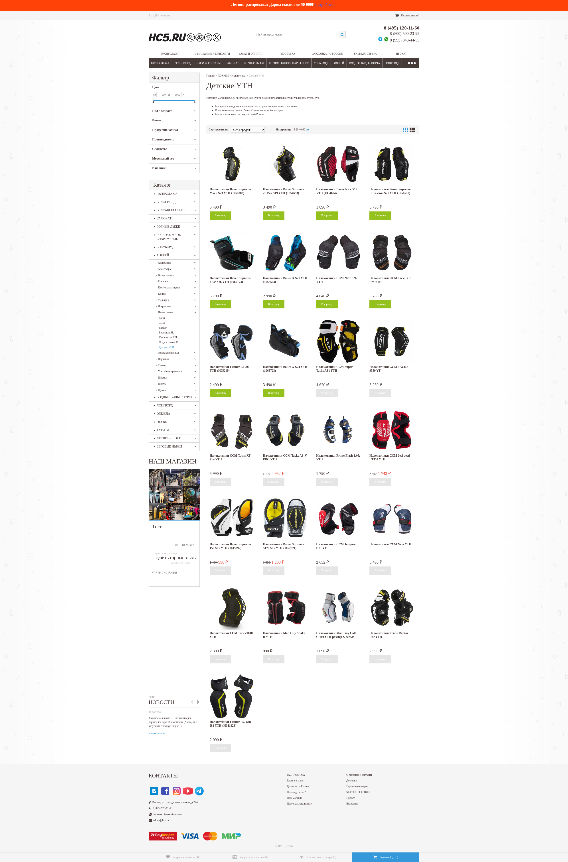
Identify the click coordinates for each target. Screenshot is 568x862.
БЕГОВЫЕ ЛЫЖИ (169, 446)
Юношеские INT (168, 337)
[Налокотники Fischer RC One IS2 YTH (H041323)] (232, 696)
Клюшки (162, 281)
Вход (151, 15)
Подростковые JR (169, 342)
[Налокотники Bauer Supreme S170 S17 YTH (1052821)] (285, 519)
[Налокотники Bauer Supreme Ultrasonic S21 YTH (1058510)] (391, 164)
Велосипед (352, 803)
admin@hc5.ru (161, 820)
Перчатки (162, 359)
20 (297, 129)
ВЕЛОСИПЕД (182, 63)
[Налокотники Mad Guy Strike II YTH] (285, 608)
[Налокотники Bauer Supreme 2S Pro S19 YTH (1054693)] (285, 164)
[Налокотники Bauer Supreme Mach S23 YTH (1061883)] (232, 164)
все (307, 129)
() (185, 857)
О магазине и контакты (212, 53)
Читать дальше (157, 733)
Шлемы (161, 377)
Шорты (161, 383)
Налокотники (164, 312)
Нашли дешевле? (296, 792)
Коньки (161, 293)
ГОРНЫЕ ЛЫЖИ (254, 63)
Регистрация (163, 15)
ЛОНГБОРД (392, 63)
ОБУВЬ (162, 422)
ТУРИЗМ (163, 430)
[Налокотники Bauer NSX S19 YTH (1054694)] (338, 164)
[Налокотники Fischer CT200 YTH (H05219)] (232, 341)
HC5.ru (282, 846)
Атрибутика (163, 262)
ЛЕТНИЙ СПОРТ (169, 438)
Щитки (161, 390)
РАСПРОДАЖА (170, 53)
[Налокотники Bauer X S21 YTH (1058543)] (285, 253)
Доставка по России (327, 53)
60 (303, 129)
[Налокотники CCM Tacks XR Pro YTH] (391, 253)
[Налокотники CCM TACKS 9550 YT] (391, 341)
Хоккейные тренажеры (169, 371)
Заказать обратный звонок (167, 814)
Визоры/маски (165, 275)
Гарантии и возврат (357, 786)
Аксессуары (163, 268)
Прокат (401, 53)
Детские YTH (166, 347)
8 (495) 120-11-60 (401, 28)
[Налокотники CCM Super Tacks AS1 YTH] (338, 341)
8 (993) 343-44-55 (404, 40)
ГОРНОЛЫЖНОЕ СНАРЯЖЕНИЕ (289, 63)
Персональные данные (299, 803)
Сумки (161, 365)
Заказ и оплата (250, 53)
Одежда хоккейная (167, 352)
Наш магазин (294, 797)
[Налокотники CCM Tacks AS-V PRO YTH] (285, 430)
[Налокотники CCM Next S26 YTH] (338, 253)
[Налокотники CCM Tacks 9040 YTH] (232, 608)
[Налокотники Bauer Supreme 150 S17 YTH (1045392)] (232, 519)
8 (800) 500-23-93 (404, 33)
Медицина (162, 300)
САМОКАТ (232, 63)
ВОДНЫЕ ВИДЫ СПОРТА (364, 63)
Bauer (162, 318)
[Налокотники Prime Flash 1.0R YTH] (338, 430)
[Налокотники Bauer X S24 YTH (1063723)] (285, 341)
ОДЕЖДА (163, 413)
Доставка (288, 53)
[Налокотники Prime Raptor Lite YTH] (391, 608)
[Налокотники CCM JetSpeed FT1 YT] (338, 519)
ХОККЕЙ (338, 63)
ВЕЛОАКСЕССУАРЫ (208, 63)
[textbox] (296, 34)
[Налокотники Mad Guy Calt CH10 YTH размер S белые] (338, 608)
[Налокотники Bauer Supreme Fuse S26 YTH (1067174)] (232, 253)
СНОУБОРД (321, 63)
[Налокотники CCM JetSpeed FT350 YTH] (391, 430)
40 (300, 129)
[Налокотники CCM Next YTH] (391, 519)
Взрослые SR (166, 332)
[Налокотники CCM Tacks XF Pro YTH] (232, 430)
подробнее (324, 4)
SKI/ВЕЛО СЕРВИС (365, 53)
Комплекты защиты (168, 287)
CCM (162, 322)
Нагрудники (163, 306)
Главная (210, 75)
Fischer (163, 327)
